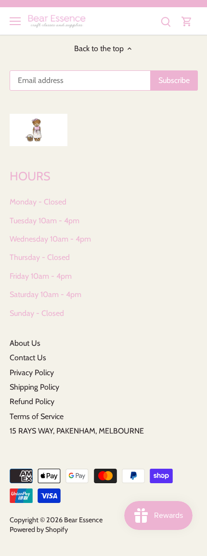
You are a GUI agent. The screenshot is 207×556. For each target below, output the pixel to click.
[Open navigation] (15, 21)
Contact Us (28, 357)
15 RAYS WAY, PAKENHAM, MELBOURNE (77, 430)
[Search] (165, 21)
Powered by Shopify (39, 529)
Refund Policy (32, 401)
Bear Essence (83, 519)
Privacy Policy (32, 372)
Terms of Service (37, 416)
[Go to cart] (187, 21)
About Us (25, 343)
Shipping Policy (34, 387)
